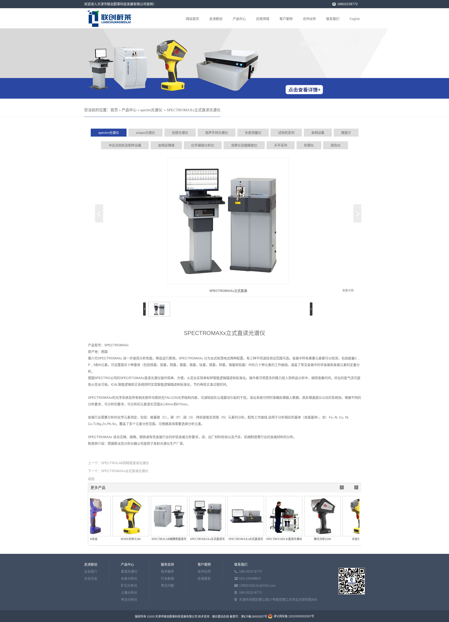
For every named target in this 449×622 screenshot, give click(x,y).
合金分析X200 (354, 539)
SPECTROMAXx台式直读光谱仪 (124, 471)
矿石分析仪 (129, 585)
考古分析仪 (129, 599)
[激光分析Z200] (316, 535)
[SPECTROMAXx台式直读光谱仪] (239, 535)
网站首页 (192, 19)
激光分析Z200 (315, 539)
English (355, 19)
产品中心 (239, 19)
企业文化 (90, 578)
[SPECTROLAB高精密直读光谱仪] (162, 535)
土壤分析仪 (129, 592)
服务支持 (167, 564)
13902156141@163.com (257, 585)
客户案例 (286, 19)
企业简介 (90, 571)
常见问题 (167, 585)
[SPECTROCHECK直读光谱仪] (277, 535)
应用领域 (262, 19)
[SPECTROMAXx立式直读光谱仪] (228, 283)
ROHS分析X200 (124, 539)
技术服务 (167, 571)
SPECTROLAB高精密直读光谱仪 (125, 463)
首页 (114, 110)
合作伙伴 (309, 19)
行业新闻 (167, 578)
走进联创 (215, 19)
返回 (91, 479)
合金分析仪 (129, 578)
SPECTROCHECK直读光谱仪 (278, 539)
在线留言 (204, 578)
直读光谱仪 (129, 571)
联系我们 (332, 19)
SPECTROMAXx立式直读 (228, 291)
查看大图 (348, 290)
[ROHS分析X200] (124, 535)
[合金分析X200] (354, 535)
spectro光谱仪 (151, 110)
